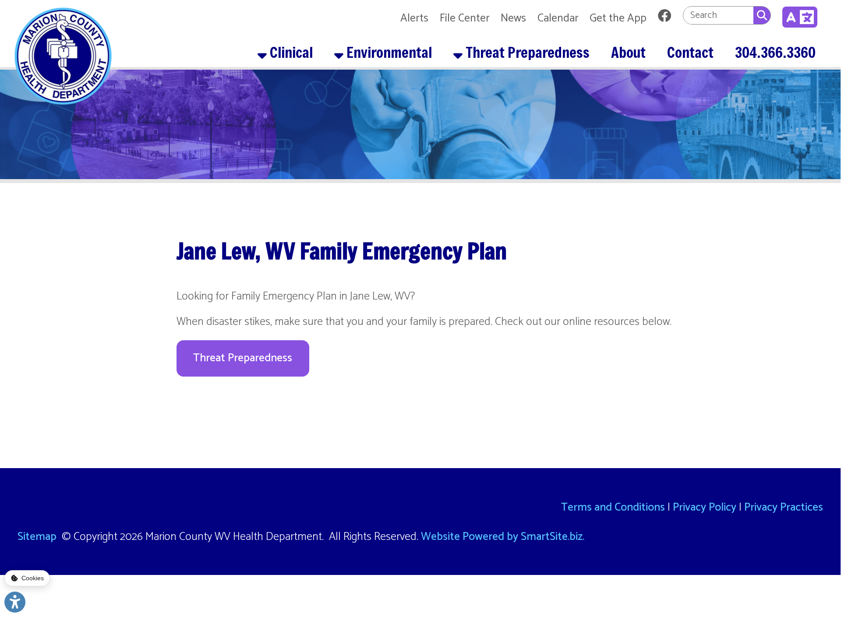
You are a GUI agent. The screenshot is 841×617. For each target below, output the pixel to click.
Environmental (387, 52)
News (513, 18)
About (628, 52)
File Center (465, 18)
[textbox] (718, 15)
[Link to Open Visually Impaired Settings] (14, 602)
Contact (690, 52)
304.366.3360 (775, 52)
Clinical (290, 52)
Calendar (558, 18)
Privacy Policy (704, 507)
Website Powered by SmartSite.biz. (502, 537)
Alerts (414, 18)
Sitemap (37, 537)
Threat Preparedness (526, 52)
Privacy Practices (783, 507)
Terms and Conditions (613, 507)
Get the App (618, 18)
